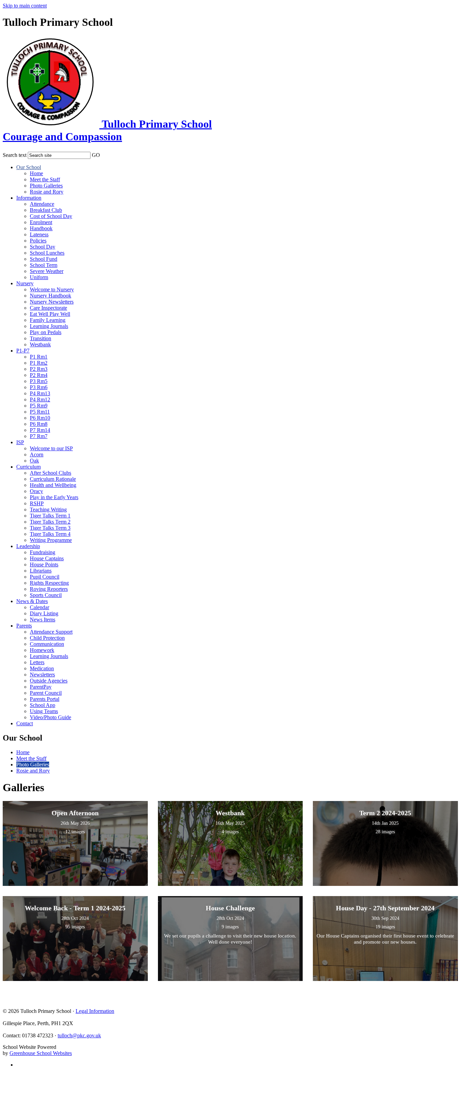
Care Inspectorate (48, 308)
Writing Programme (51, 540)
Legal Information (95, 1011)
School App (42, 705)
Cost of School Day (51, 216)
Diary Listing (44, 613)
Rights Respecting (49, 583)
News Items (42, 619)
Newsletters (42, 674)
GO (96, 155)
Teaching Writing (48, 509)
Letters (37, 662)
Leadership (28, 546)
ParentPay (41, 687)
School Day (42, 247)
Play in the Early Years (54, 497)
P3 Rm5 (38, 381)
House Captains (47, 558)
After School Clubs (50, 473)
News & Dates (32, 601)
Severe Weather (46, 271)
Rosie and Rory (46, 192)
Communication (47, 644)
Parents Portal (44, 699)
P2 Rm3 (38, 369)
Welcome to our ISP (51, 448)
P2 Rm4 (38, 375)
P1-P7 (22, 350)
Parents (24, 626)
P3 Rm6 (38, 387)
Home (36, 173)
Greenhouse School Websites (40, 1053)
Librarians (41, 571)
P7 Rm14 (40, 430)
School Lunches (47, 253)
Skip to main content (25, 5)
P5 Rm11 (40, 412)
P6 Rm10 (40, 418)
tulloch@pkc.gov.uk (79, 1035)
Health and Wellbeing (53, 485)
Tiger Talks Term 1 (50, 515)
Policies (38, 240)
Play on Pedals (45, 332)
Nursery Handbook (50, 295)
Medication (42, 668)
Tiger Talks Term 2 (50, 522)
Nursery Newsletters (52, 302)
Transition (40, 338)
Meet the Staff (45, 179)
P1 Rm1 (38, 357)
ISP (20, 442)
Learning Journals (49, 326)
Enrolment (41, 222)
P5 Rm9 (38, 405)
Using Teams (44, 711)
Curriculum (28, 467)
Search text (14, 155)
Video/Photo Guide (50, 717)
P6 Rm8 (38, 424)
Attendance (42, 204)
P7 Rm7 (38, 436)
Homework (42, 650)
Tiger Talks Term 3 (50, 528)
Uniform (39, 277)
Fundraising (42, 552)
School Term (43, 265)
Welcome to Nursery (52, 289)
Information (28, 198)
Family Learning (47, 320)
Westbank (40, 344)
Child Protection (47, 638)
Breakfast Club (46, 210)
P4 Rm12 (40, 399)
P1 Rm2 (38, 363)
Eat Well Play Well (50, 314)
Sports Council (46, 595)
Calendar (39, 607)
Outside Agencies (48, 681)
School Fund (43, 259)
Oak (34, 460)
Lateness (39, 234)
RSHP (37, 503)
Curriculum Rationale (53, 479)
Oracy (36, 491)
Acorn (36, 454)
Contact (24, 723)
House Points (44, 564)
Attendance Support (51, 632)
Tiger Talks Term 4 (50, 534)
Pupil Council (44, 577)
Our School (28, 167)
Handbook (41, 228)
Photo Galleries (46, 185)
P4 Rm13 (40, 393)
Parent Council (46, 693)
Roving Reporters (49, 589)
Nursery (25, 283)
